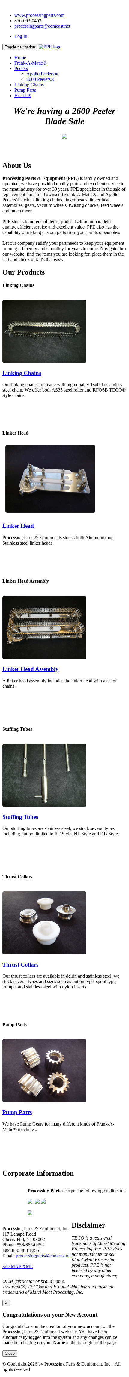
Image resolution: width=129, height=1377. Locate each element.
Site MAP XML (17, 1266)
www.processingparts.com (39, 15)
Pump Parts (25, 90)
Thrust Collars (20, 964)
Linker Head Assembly (30, 669)
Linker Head (18, 526)
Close (10, 1353)
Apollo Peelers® (42, 73)
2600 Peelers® (40, 79)
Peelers (21, 68)
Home (20, 57)
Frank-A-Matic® (30, 63)
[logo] (50, 46)
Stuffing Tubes (20, 817)
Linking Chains (29, 84)
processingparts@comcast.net (42, 26)
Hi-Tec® (22, 95)
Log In (20, 36)
